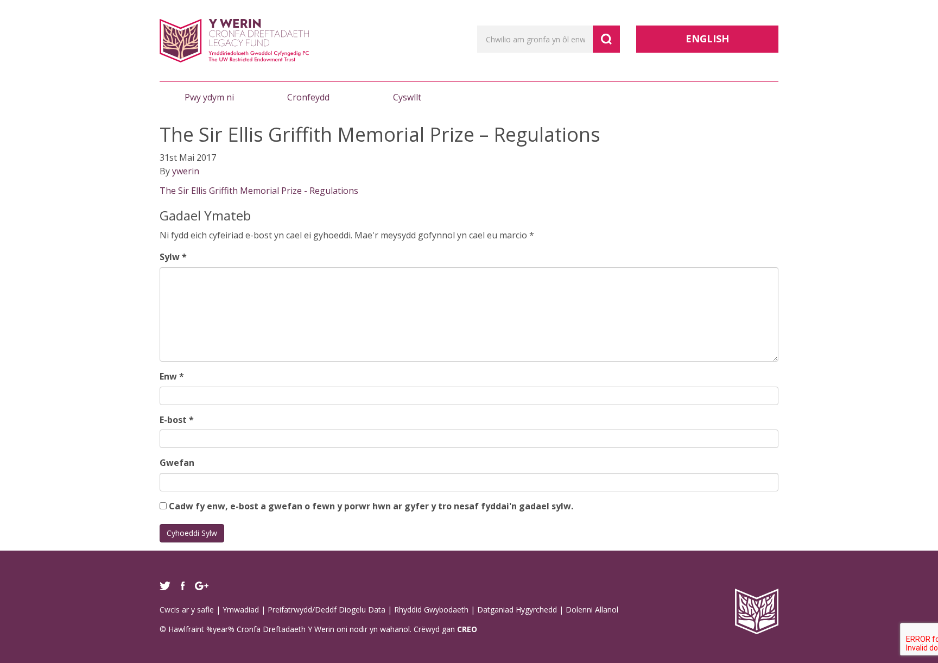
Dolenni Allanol (592, 609)
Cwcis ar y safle (187, 609)
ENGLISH (707, 38)
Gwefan (177, 463)
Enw (172, 376)
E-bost (177, 420)
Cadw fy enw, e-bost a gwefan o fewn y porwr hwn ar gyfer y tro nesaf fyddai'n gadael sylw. (371, 506)
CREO (467, 629)
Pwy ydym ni (209, 97)
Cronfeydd (308, 97)
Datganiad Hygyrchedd (517, 609)
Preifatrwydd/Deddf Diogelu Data (326, 609)
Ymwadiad (241, 609)
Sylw (173, 257)
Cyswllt (407, 97)
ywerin (185, 171)
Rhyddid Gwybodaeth (431, 609)
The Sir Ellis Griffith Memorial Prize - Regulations (259, 191)
